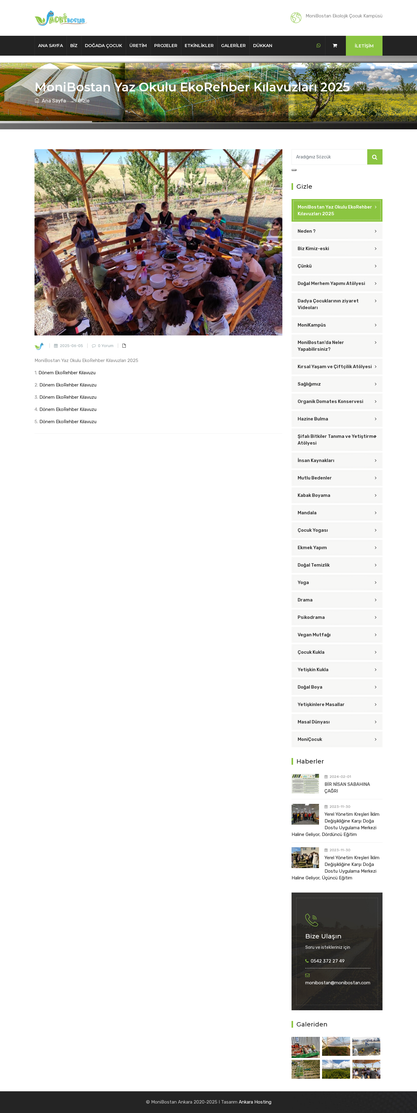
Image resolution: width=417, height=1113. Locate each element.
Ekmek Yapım (312, 547)
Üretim (138, 45)
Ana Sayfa (50, 45)
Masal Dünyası (314, 722)
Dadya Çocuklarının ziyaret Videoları (328, 304)
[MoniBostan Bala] (306, 1069)
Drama (305, 600)
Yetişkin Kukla (313, 669)
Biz (74, 45)
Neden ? (307, 231)
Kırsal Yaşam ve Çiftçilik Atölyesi (335, 366)
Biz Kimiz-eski (313, 248)
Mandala (307, 513)
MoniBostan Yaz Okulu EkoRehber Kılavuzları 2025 (335, 210)
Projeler (165, 45)
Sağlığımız (309, 384)
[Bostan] (336, 1046)
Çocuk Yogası (313, 530)
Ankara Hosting (255, 1102)
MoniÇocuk (310, 739)
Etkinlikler (199, 45)
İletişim (364, 46)
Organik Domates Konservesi (330, 401)
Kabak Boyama (314, 495)
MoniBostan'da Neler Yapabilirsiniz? (321, 346)
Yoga (303, 582)
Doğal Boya (310, 687)
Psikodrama (311, 617)
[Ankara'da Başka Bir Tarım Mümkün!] (306, 1047)
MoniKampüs (312, 325)
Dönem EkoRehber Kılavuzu (67, 372)
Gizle (83, 101)
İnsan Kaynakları (316, 460)
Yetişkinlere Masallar (321, 704)
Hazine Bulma (313, 419)
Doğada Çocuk (103, 45)
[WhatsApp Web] (319, 45)
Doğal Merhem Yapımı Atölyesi (331, 283)
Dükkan (262, 45)
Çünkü (305, 266)
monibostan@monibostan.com (337, 982)
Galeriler (233, 45)
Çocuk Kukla (311, 652)
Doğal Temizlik (314, 565)
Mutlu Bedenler (315, 478)
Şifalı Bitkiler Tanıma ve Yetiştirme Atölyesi (337, 440)
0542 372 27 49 (328, 961)
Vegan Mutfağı (314, 635)
